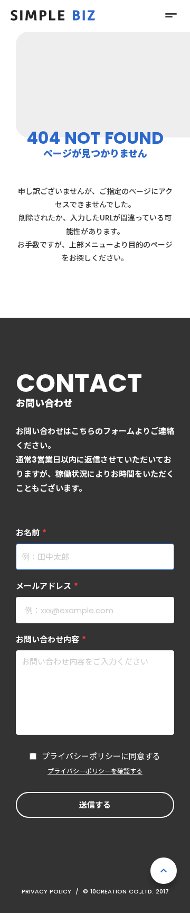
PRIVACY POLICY (46, 891)
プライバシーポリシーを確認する (95, 771)
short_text (171, 15)
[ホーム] (53, 15)
